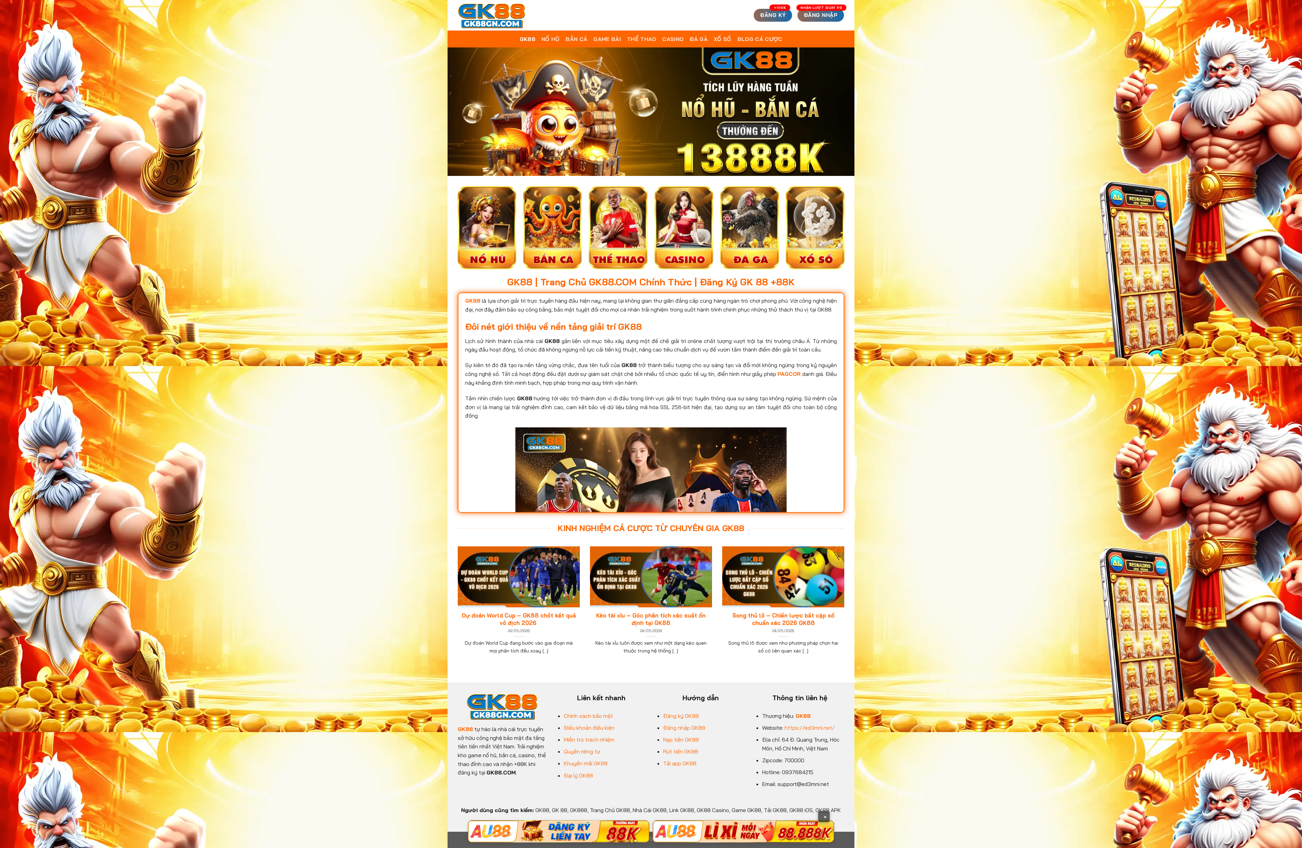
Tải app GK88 (679, 763)
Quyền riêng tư (582, 751)
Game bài (607, 39)
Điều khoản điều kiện (589, 727)
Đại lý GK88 (578, 775)
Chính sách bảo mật (588, 715)
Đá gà (699, 39)
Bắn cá (576, 39)
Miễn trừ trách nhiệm (589, 739)
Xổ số (722, 39)
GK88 (527, 39)
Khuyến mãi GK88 (586, 763)
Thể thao (641, 39)
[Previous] (456, 609)
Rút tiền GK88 (680, 751)
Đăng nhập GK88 (684, 727)
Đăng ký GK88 (681, 715)
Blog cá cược (760, 39)
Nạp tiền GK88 (681, 739)
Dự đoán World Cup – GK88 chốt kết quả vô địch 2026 (519, 619)
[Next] (846, 609)
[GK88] (492, 15)
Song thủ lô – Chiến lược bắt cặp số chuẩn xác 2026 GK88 (783, 619)
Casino (673, 39)
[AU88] (558, 831)
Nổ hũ (550, 39)
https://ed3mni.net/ (810, 727)
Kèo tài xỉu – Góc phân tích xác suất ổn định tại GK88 (651, 619)
